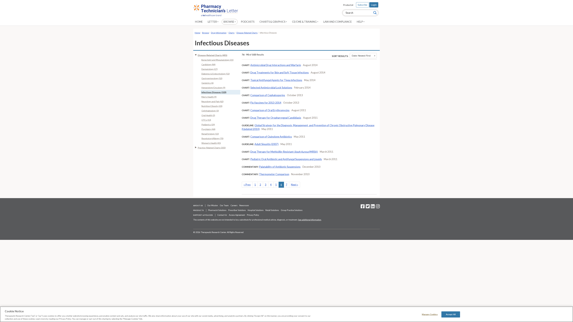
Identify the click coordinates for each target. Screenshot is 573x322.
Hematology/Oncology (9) (213, 87)
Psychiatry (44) (208, 129)
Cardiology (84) (208, 64)
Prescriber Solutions (237, 210)
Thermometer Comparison (274, 174)
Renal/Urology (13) (210, 134)
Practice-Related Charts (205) (212, 147)
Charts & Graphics (272, 21)
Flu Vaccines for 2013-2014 (265, 102)
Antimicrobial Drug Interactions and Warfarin (275, 65)
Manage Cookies (430, 314)
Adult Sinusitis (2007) (267, 144)
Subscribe (362, 4)
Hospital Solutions (256, 210)
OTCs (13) (206, 120)
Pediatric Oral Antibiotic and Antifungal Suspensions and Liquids (286, 159)
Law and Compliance (337, 21)
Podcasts (247, 21)
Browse (229, 21)
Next (294, 184)
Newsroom (244, 205)
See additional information (309, 220)
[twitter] (367, 207)
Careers (234, 205)
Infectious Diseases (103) (213, 92)
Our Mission (212, 205)
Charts (231, 33)
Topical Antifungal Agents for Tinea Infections (276, 80)
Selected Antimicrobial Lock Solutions (271, 87)
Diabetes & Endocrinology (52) (215, 73)
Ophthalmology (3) (210, 110)
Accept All (451, 314)
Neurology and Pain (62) (212, 101)
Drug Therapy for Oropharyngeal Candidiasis (275, 117)
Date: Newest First (361, 55)
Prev (247, 184)
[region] (286, 314)
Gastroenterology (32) (211, 78)
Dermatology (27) (209, 69)
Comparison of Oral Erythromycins (269, 110)
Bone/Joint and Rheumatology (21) (217, 60)
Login (374, 4)
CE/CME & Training (304, 21)
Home (199, 21)
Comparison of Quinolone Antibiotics (271, 136)
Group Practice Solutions (291, 210)
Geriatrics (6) (207, 83)
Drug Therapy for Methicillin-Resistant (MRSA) (284, 151)
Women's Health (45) (211, 143)
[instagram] (378, 207)
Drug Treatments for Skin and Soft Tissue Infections (279, 72)
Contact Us (222, 215)
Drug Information (218, 33)
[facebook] (363, 207)
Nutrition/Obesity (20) (211, 106)
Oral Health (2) (208, 115)
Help (360, 21)
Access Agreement (237, 215)
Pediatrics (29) (208, 124)
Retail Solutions (272, 210)
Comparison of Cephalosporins (267, 95)
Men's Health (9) (209, 97)
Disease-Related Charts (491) (212, 55)
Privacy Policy (253, 215)
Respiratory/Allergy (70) (212, 138)
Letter (212, 21)
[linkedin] (372, 207)
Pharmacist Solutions (217, 210)
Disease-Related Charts (247, 33)
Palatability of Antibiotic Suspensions (280, 166)
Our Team (224, 205)
